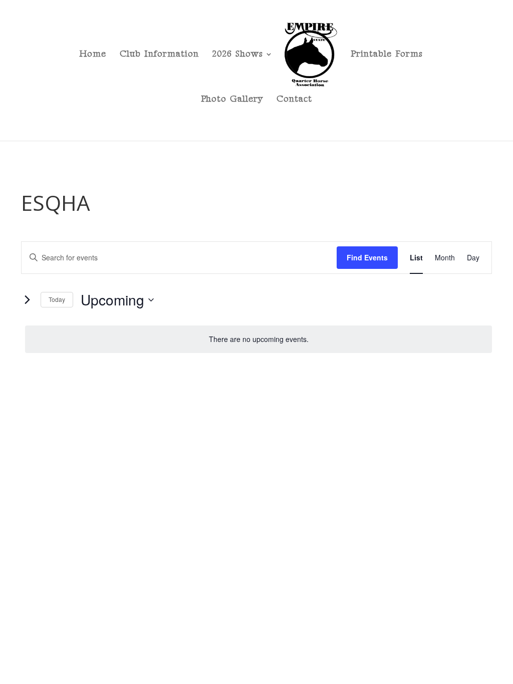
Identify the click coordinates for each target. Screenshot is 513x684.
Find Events (367, 257)
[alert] (258, 339)
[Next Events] (27, 300)
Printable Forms (387, 55)
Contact (294, 100)
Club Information (159, 55)
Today (57, 299)
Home (92, 55)
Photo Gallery (232, 100)
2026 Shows (237, 55)
